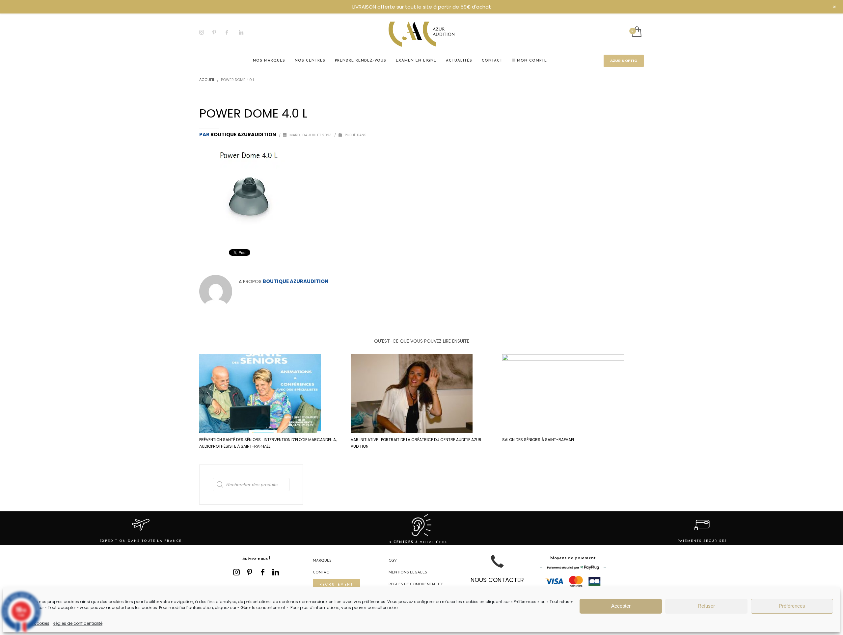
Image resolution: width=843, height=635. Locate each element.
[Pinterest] (219, 32)
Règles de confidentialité (77, 623)
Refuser (706, 606)
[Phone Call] (497, 566)
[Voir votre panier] (636, 32)
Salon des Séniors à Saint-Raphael (538, 439)
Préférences (792, 606)
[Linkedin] (245, 32)
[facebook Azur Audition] (262, 572)
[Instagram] (205, 32)
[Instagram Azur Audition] (236, 572)
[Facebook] (232, 32)
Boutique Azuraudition (243, 134)
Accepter (621, 606)
